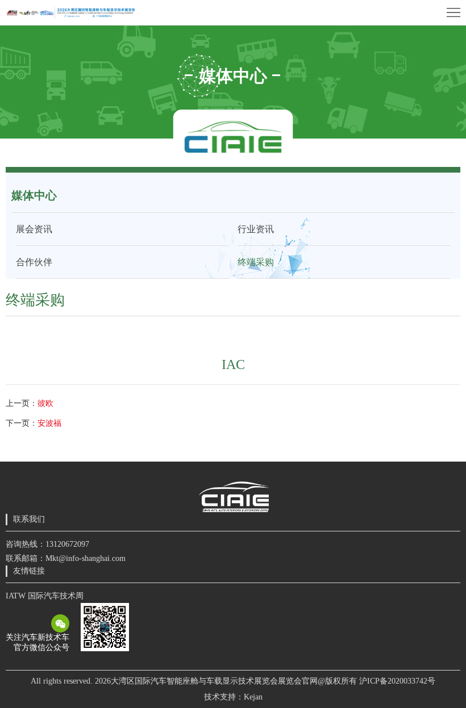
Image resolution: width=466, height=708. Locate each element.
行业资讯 (256, 229)
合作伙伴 (34, 262)
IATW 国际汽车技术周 (45, 596)
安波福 (49, 423)
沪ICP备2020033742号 (397, 681)
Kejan (253, 697)
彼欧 (45, 403)
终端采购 (256, 262)
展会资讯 (34, 229)
